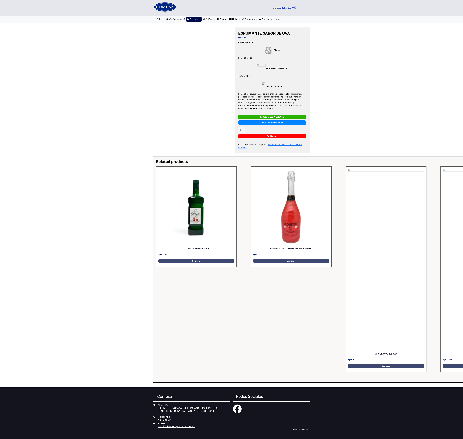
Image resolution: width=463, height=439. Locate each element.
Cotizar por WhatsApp (273, 117)
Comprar (196, 261)
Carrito (290, 8)
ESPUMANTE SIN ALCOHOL (281, 145)
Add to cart (272, 136)
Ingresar (277, 8)
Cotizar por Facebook (273, 122)
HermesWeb (304, 429)
